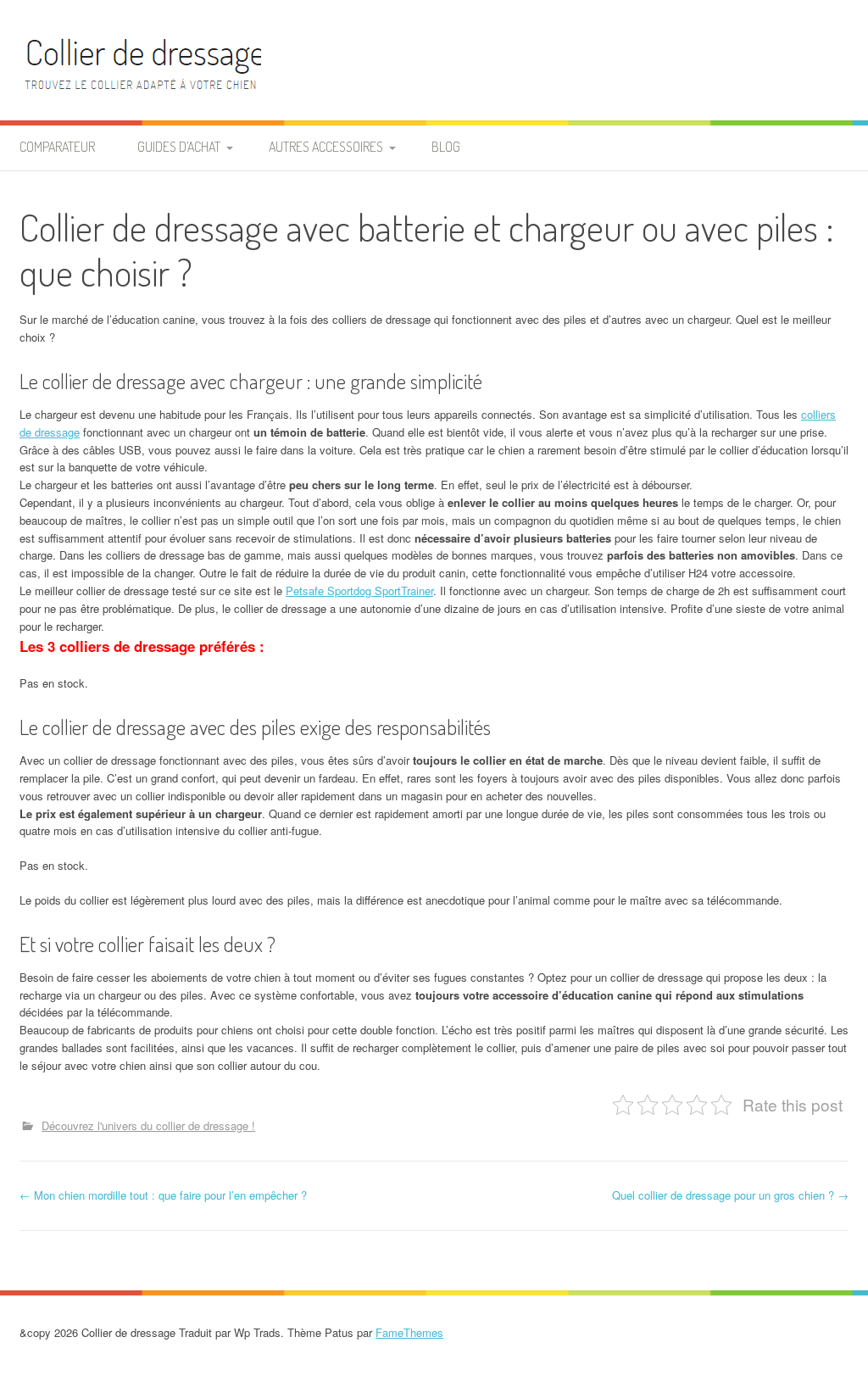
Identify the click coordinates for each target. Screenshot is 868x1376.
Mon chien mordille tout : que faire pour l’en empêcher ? (163, 1195)
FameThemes (409, 1332)
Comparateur (57, 146)
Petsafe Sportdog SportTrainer (359, 590)
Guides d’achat (178, 146)
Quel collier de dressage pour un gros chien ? (730, 1195)
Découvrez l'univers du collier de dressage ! (148, 1125)
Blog (445, 146)
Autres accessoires (326, 146)
